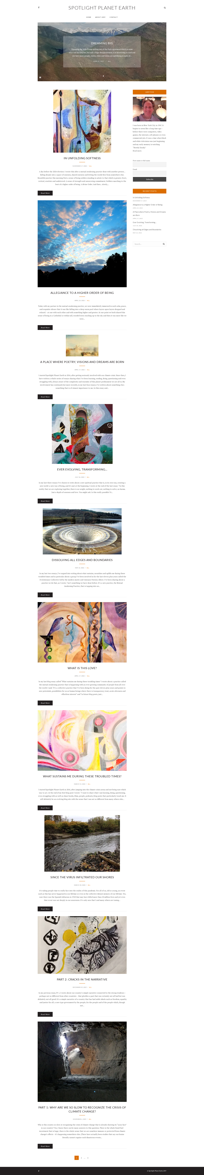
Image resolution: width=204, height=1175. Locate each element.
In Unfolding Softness (102, 41)
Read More (45, 193)
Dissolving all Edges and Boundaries (82, 560)
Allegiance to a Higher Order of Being (82, 292)
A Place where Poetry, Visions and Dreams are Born (82, 362)
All (111, 63)
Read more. (137, 151)
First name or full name (141, 160)
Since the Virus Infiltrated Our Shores (82, 877)
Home (88, 17)
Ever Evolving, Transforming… (82, 469)
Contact (114, 17)
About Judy (100, 17)
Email (135, 169)
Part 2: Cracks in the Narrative (82, 979)
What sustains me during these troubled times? (82, 776)
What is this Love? (82, 668)
